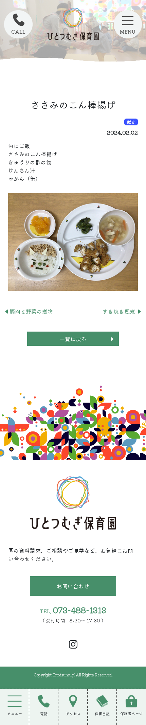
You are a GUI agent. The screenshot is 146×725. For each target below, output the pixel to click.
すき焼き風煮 (119, 311)
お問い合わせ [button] (73, 586)
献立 (131, 122)
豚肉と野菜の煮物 (31, 311)
